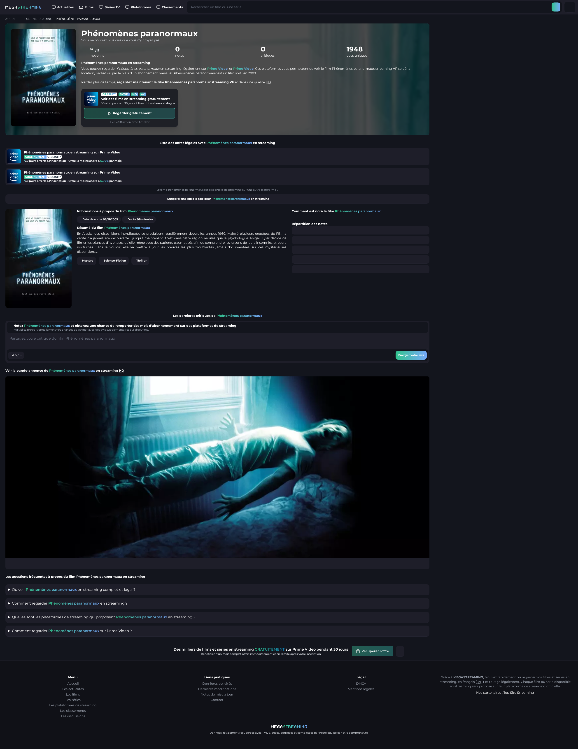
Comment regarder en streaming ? (70, 603)
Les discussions (73, 716)
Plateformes (141, 7)
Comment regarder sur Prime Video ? (72, 631)
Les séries (73, 700)
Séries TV (112, 7)
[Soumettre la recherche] (556, 7)
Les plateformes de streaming (73, 705)
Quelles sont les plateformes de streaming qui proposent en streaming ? (103, 617)
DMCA (361, 684)
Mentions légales (361, 689)
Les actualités (73, 689)
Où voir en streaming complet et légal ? (73, 589)
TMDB (266, 732)
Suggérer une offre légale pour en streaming (218, 198)
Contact (217, 700)
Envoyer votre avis (411, 355)
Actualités (65, 7)
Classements (172, 7)
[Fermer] (400, 651)
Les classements (73, 711)
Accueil (11, 19)
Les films (73, 694)
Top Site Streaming (518, 693)
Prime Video (217, 69)
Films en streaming (37, 19)
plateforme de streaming (525, 686)
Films (89, 7)
